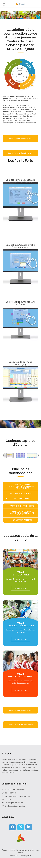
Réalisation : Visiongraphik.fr (20, 855)
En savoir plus (20, 588)
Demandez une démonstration (20, 138)
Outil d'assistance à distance (15, 806)
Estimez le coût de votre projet (20, 153)
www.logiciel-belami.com (14, 803)
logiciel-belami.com (24, 850)
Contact (8, 799)
